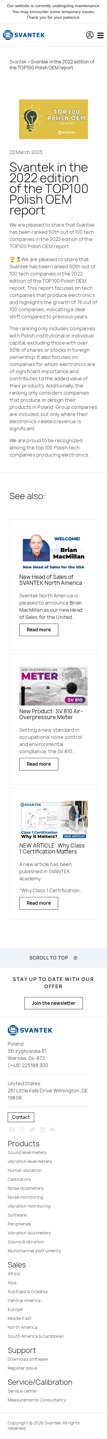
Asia (12, 1282)
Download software (28, 1359)
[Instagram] (22, 1129)
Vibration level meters (30, 1161)
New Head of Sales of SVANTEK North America (50, 580)
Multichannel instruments (34, 1250)
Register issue (22, 1368)
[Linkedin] (42, 1129)
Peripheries (19, 1224)
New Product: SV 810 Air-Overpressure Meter (51, 714)
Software (17, 1215)
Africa (14, 1273)
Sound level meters (27, 1152)
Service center (22, 1391)
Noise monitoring (25, 1197)
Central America (24, 1300)
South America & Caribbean (36, 1336)
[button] (90, 35)
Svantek (18, 62)
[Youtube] (52, 1129)
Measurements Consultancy (37, 1400)
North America (22, 1327)
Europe (15, 1309)
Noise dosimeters (26, 1188)
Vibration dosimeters (29, 1233)
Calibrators (19, 1179)
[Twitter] (32, 1129)
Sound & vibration (26, 1242)
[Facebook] (12, 1129)
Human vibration (25, 1170)
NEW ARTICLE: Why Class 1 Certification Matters (52, 848)
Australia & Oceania (28, 1291)
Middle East (20, 1318)
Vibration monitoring (29, 1206)
